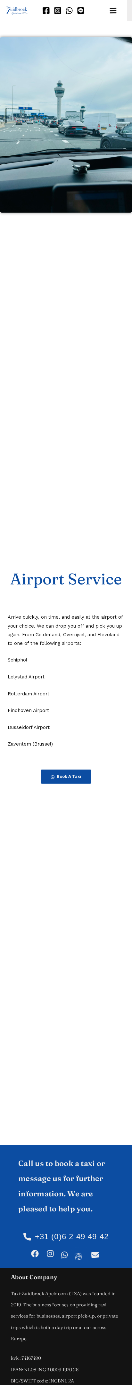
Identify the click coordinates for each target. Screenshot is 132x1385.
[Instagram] (58, 10)
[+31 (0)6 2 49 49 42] (27, 1236)
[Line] (81, 10)
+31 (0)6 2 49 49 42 (72, 1236)
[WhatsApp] (69, 10)
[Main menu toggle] (113, 10)
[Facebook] (46, 10)
